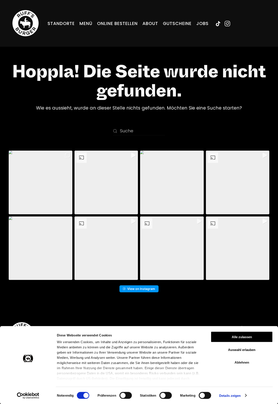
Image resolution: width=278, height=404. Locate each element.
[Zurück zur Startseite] (25, 23)
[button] (40, 182)
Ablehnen (242, 362)
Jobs (202, 23)
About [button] (150, 23)
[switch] (125, 395)
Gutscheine (177, 23)
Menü (85, 23)
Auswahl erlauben (241, 349)
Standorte (61, 23)
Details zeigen (230, 395)
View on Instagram (141, 289)
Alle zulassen (242, 337)
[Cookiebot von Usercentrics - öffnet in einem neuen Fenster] (28, 395)
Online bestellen (117, 23)
